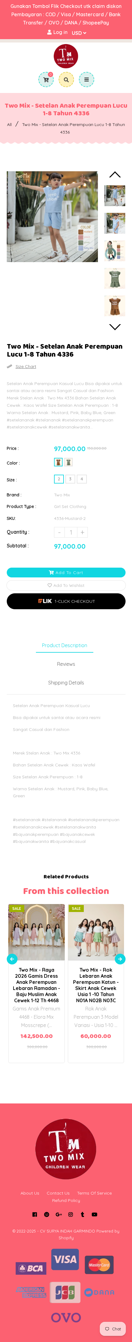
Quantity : (18, 532)
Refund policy (66, 1200)
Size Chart (26, 366)
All (9, 124)
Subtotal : (18, 546)
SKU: (11, 518)
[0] (44, 79)
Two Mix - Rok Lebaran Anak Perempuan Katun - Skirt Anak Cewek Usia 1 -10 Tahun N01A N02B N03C (96, 985)
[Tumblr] (82, 1214)
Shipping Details (66, 683)
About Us (30, 1193)
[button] (66, 601)
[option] (52, 216)
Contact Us (58, 1193)
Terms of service (94, 1193)
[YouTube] (94, 1214)
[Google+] (58, 1214)
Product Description (64, 645)
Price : (13, 448)
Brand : (14, 495)
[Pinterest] (46, 1214)
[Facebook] (34, 1214)
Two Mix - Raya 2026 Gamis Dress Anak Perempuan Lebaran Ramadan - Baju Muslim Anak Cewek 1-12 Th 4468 (36, 985)
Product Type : (21, 506)
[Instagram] (70, 1214)
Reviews (66, 664)
